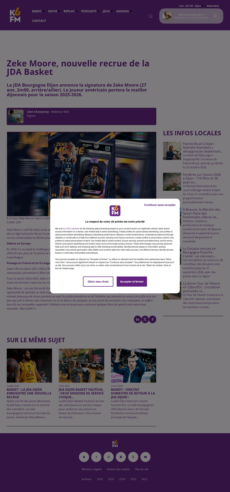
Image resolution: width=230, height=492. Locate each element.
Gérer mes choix (98, 281)
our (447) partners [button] (71, 228)
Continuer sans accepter (160, 205)
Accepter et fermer (132, 281)
